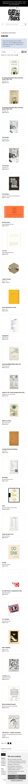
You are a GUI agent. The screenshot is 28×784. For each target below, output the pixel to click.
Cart (18, 7)
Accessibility (3, 774)
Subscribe (4, 754)
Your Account (11, 7)
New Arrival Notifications (9, 32)
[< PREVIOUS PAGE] (8, 743)
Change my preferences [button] (17, 780)
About (2, 768)
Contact (2, 770)
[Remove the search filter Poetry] (17, 55)
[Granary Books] (14, 15)
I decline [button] (17, 778)
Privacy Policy (4, 772)
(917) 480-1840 (4, 763)
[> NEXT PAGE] (10, 743)
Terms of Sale (3, 771)
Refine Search (23, 27)
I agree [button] (16, 775)
